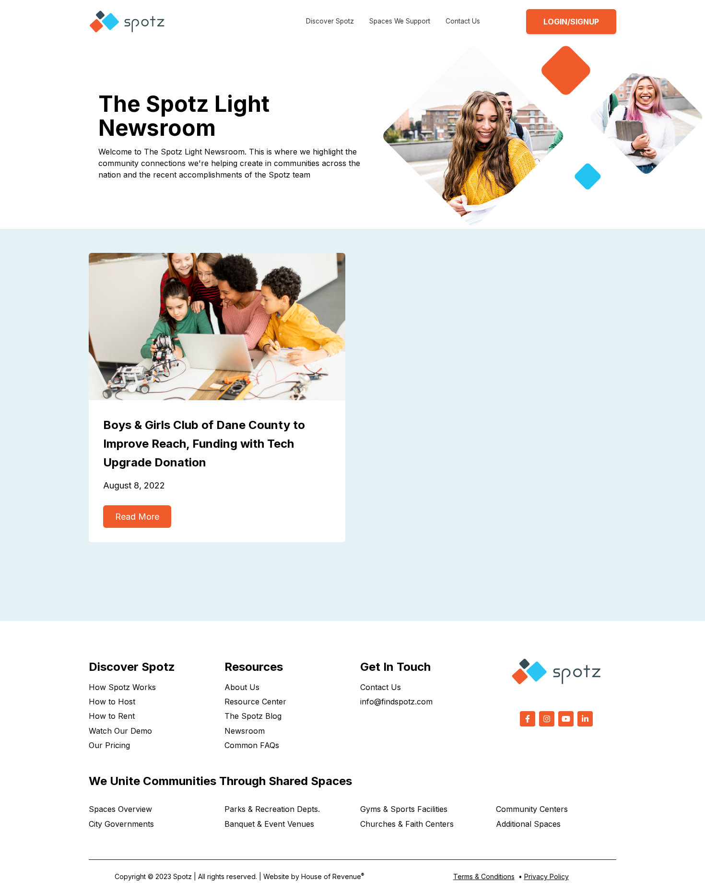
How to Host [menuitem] (112, 701)
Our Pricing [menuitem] (109, 745)
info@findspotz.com (396, 701)
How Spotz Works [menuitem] (122, 687)
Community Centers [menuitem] (532, 809)
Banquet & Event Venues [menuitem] (269, 824)
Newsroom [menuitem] (244, 731)
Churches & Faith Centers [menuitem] (407, 824)
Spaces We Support (399, 21)
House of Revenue (332, 876)
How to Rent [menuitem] (112, 716)
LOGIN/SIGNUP (571, 21)
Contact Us (463, 21)
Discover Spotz (330, 21)
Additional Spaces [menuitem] (528, 824)
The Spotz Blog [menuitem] (253, 716)
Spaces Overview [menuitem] (120, 809)
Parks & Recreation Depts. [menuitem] (272, 809)
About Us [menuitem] (241, 687)
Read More (137, 517)
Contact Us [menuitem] (380, 687)
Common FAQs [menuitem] (251, 745)
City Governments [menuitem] (121, 824)
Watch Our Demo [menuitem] (120, 731)
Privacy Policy (546, 876)
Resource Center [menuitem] (255, 701)
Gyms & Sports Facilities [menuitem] (403, 809)
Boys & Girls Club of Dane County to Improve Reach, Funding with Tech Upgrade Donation (204, 443)
